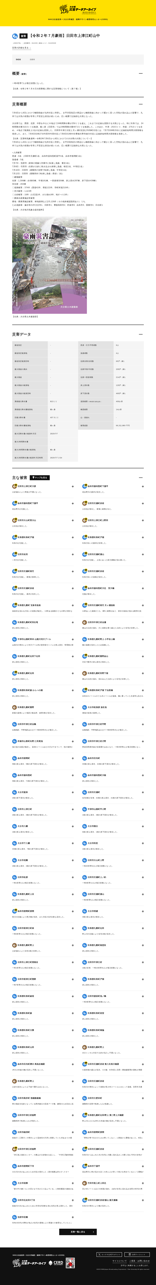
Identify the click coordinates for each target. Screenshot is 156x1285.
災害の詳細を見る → (21, 48)
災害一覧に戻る (78, 1232)
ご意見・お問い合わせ (139, 1261)
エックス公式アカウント (111, 1254)
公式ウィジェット (138, 1254)
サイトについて (119, 1261)
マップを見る (41, 478)
